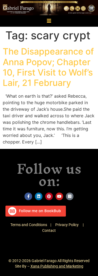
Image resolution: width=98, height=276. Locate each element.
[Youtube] (59, 196)
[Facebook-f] (28, 196)
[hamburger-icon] (49, 21)
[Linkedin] (38, 196)
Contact (49, 230)
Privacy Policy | (71, 225)
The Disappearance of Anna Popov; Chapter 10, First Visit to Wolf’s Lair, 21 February (48, 67)
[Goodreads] (70, 196)
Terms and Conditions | (32, 225)
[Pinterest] (49, 196)
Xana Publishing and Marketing (56, 266)
